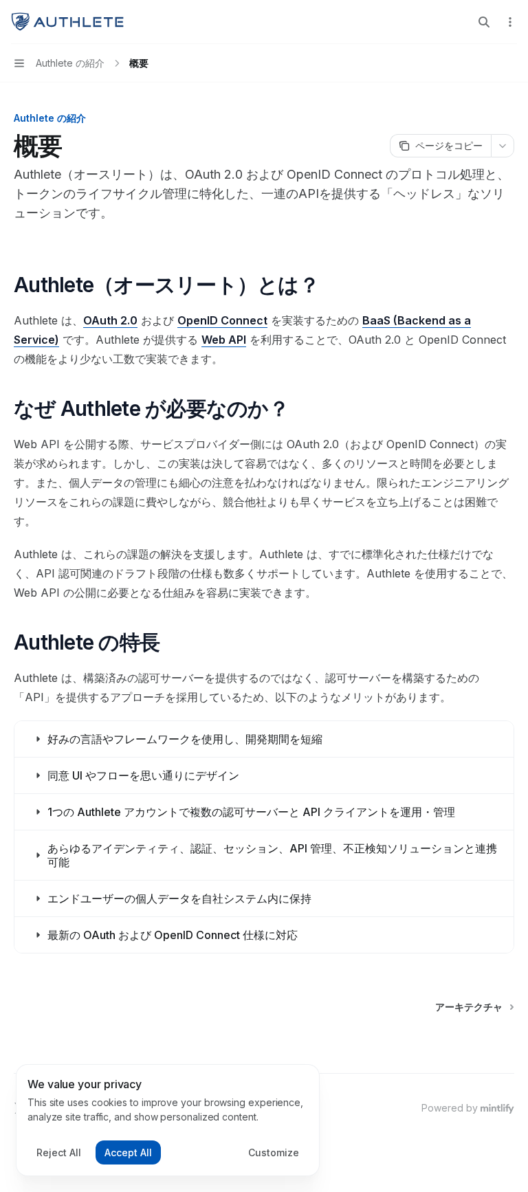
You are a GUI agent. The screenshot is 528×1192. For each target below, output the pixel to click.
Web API (223, 339)
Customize (273, 1152)
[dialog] (167, 1120)
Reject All (58, 1152)
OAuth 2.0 (110, 320)
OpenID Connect (222, 320)
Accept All (128, 1152)
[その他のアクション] (510, 22)
